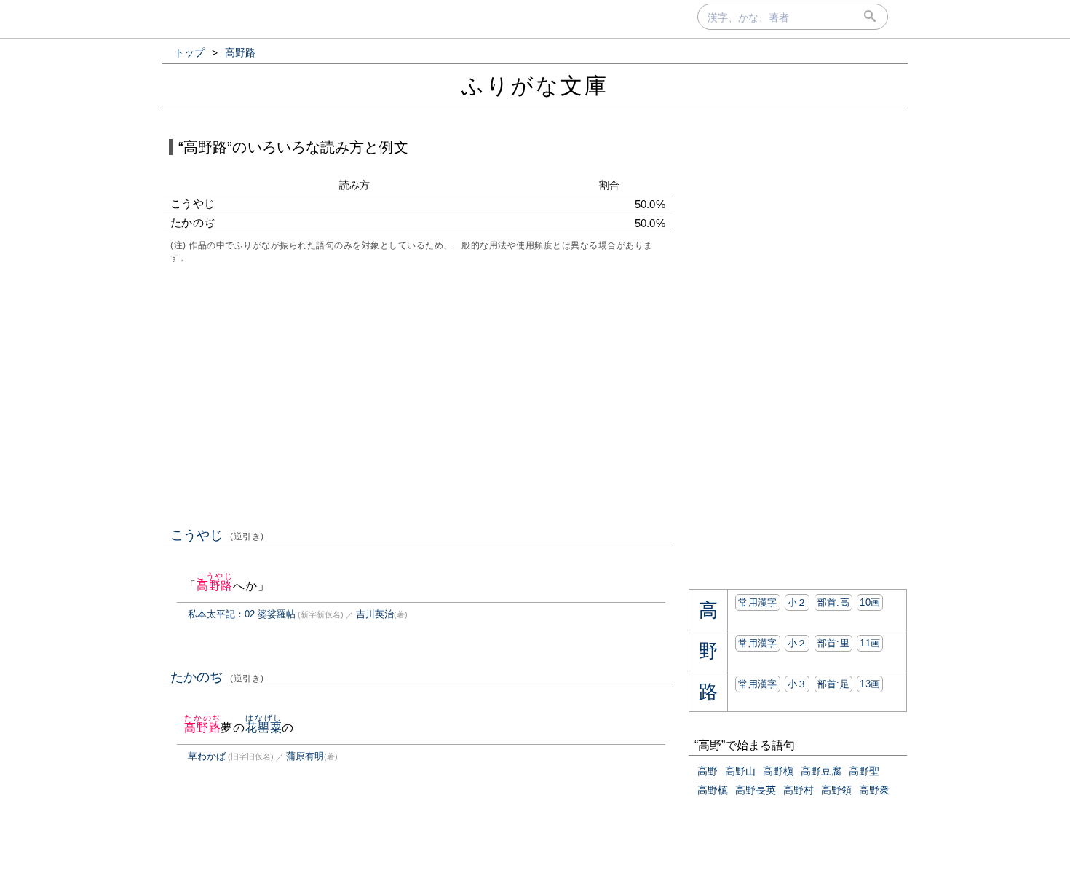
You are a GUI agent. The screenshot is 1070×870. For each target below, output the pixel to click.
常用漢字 (757, 602)
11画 (870, 643)
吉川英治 (375, 614)
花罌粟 (263, 727)
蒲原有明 (305, 756)
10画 (870, 602)
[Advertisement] (418, 394)
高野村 (798, 790)
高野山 (740, 771)
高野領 (836, 790)
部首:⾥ (833, 643)
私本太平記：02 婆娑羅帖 (242, 614)
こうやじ (217, 535)
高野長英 (755, 790)
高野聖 (864, 771)
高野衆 (874, 790)
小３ (797, 684)
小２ (797, 602)
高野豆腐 (821, 771)
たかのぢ (217, 677)
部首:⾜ (833, 684)
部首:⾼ (833, 602)
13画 (870, 684)
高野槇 (778, 771)
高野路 (215, 586)
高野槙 (712, 790)
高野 (707, 771)
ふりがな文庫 (535, 86)
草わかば (207, 756)
